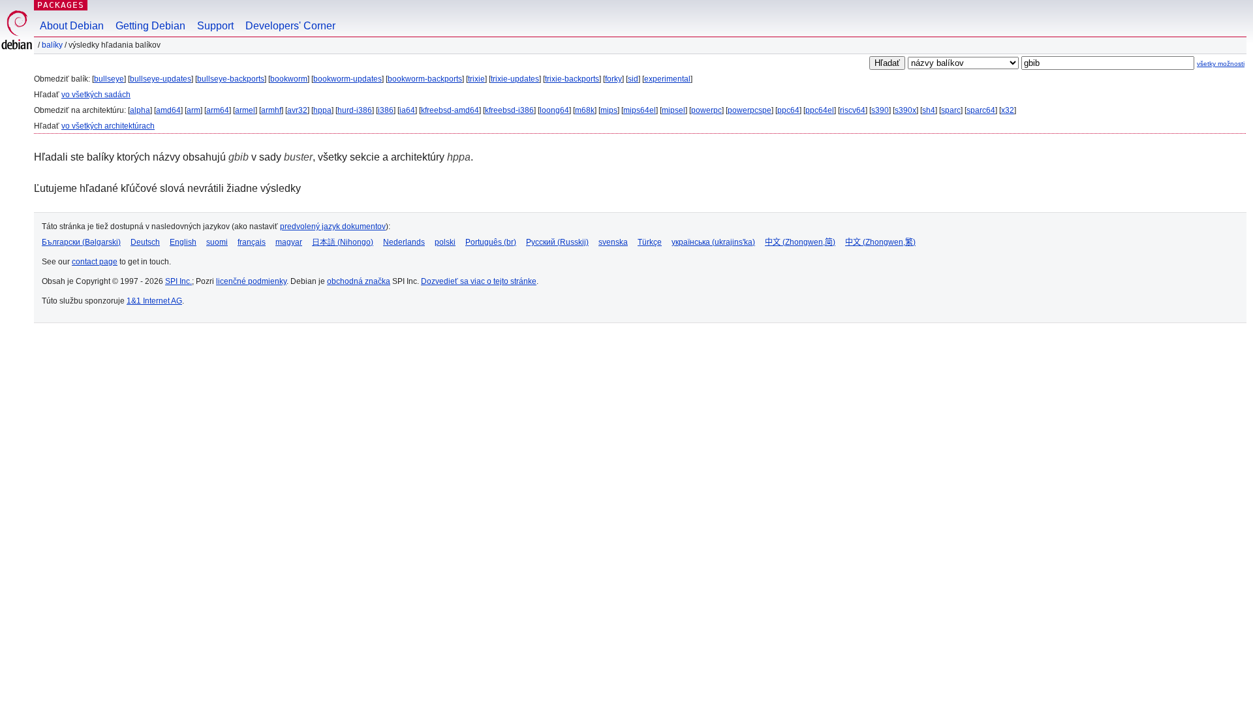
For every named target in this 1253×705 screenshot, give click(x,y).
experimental (667, 79)
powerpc (706, 110)
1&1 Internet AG (154, 301)
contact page (94, 261)
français (252, 242)
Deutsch (145, 242)
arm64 (217, 110)
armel (245, 110)
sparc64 (981, 110)
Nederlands (404, 242)
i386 (386, 110)
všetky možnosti (1221, 63)
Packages (60, 5)
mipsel (673, 110)
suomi (217, 242)
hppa (322, 110)
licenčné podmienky (251, 281)
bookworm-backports (425, 79)
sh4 (928, 110)
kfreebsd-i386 (509, 110)
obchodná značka (358, 281)
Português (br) (490, 242)
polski (445, 242)
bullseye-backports (230, 79)
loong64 (554, 110)
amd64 (168, 110)
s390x (905, 110)
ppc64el (819, 110)
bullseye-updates (160, 79)
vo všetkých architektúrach (108, 126)
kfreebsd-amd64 (450, 110)
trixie (476, 79)
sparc (951, 110)
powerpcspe (749, 110)
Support (215, 25)
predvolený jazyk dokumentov (333, 226)
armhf (271, 110)
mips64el (639, 110)
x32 (1007, 110)
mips (608, 110)
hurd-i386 (354, 110)
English (183, 242)
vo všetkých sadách (96, 94)
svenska (613, 242)
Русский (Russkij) (557, 242)
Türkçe (650, 242)
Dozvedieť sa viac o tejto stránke (478, 281)
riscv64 (852, 110)
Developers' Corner (290, 25)
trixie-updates (515, 79)
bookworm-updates (347, 79)
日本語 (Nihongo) (342, 242)
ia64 (407, 110)
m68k (585, 110)
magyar (288, 242)
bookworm (288, 79)
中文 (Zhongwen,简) (800, 242)
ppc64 (788, 110)
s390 (880, 110)
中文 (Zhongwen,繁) (880, 242)
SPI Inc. (178, 281)
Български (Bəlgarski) (81, 242)
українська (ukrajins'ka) (713, 242)
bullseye (109, 79)
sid (633, 79)
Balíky (52, 45)
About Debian (72, 25)
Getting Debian (150, 25)
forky (613, 79)
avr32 (297, 110)
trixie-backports (572, 79)
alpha (140, 110)
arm (193, 110)
